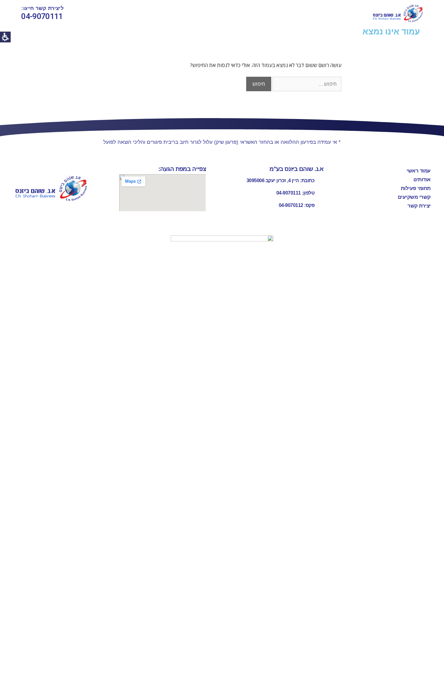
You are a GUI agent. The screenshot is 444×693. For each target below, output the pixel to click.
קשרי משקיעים (414, 197)
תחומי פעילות (416, 188)
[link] (398, 13)
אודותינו (422, 179)
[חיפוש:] (306, 83)
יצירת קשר (419, 206)
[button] (5, 37)
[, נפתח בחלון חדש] (222, 461)
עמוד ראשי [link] (419, 171)
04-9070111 (42, 16)
